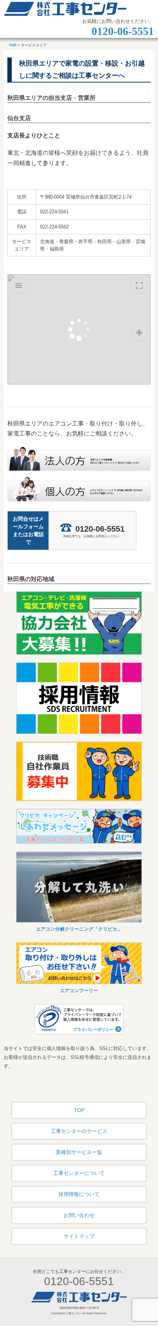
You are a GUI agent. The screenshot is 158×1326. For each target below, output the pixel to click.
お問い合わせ (79, 1215)
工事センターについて (79, 1173)
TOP (13, 45)
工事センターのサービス (79, 1131)
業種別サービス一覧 (79, 1152)
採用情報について (79, 1194)
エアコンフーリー (79, 990)
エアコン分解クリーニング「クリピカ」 (79, 929)
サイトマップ (79, 1236)
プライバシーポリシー (93, 1029)
